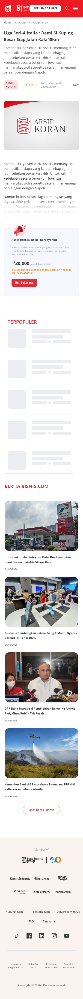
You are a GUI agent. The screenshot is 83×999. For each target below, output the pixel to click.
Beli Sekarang (24, 283)
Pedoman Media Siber (51, 965)
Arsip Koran (40, 22)
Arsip (22, 22)
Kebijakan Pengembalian (15, 965)
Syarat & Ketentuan (68, 965)
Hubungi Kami (15, 912)
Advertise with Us (68, 912)
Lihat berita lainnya (41, 810)
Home (8, 22)
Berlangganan (45, 8)
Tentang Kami (41, 912)
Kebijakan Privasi (33, 965)
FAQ (31, 921)
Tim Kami (49, 921)
